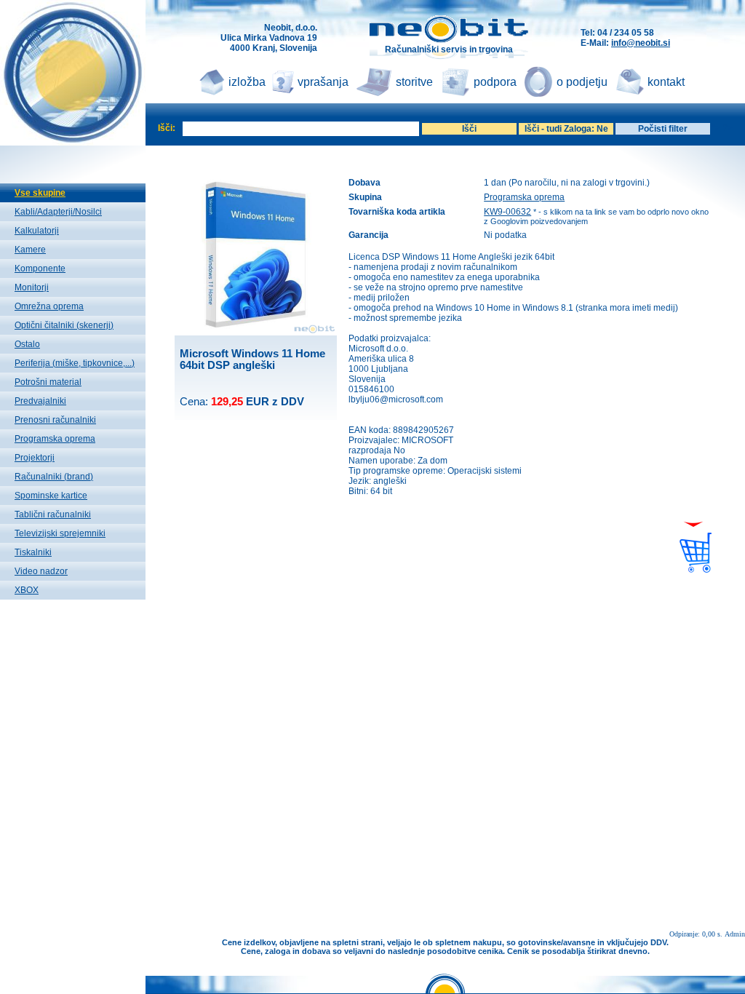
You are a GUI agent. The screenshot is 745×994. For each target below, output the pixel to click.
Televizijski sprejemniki (60, 533)
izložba (247, 82)
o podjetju (582, 82)
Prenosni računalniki (55, 420)
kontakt (666, 82)
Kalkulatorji (37, 231)
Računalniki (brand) (54, 477)
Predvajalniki (40, 401)
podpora (495, 82)
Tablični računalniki (53, 514)
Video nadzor (41, 571)
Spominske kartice (51, 495)
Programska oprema (55, 439)
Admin (735, 934)
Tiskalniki (33, 552)
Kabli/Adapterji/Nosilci (58, 212)
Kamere (30, 249)
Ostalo (27, 344)
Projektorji (35, 458)
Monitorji (32, 287)
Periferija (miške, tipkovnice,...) (75, 363)
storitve (414, 82)
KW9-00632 (507, 212)
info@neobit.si (640, 43)
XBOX (27, 590)
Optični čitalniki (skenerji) (64, 325)
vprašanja (323, 82)
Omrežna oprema (49, 306)
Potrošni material (48, 382)
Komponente (40, 268)
